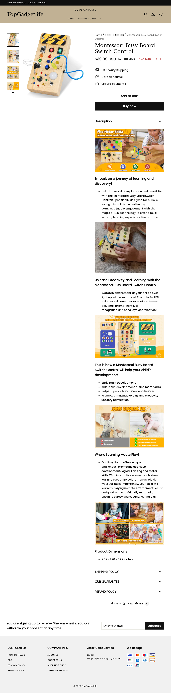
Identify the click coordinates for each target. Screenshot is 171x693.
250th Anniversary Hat (85, 18)
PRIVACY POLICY (16, 665)
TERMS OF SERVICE (57, 670)
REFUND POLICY (16, 670)
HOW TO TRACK (16, 654)
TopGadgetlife (23, 14)
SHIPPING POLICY (56, 665)
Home (98, 35)
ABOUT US (53, 654)
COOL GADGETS (85, 9)
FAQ (10, 660)
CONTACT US (54, 660)
